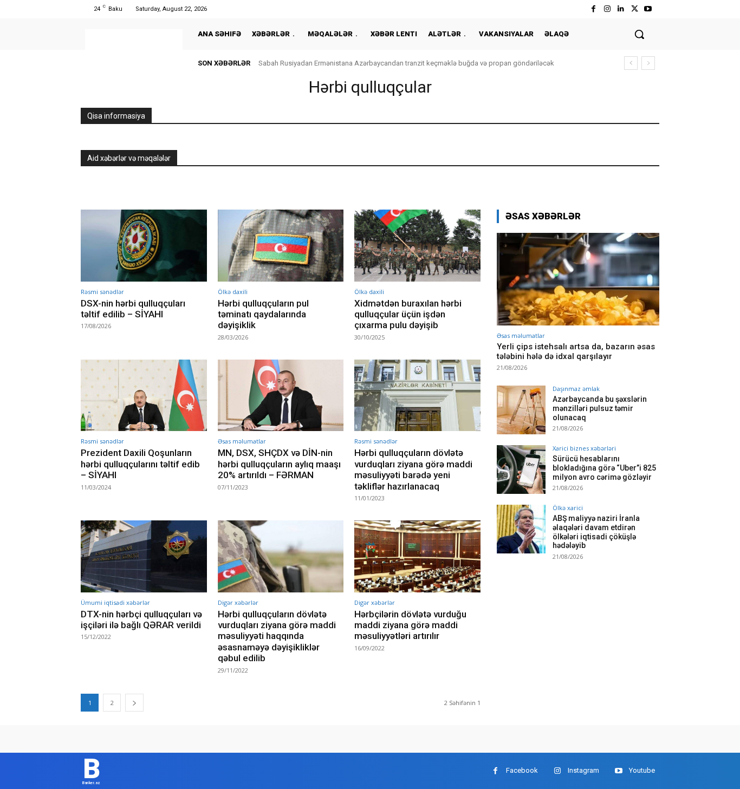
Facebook (522, 770)
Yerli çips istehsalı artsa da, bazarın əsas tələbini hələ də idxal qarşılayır (576, 351)
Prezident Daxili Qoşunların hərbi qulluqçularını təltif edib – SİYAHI (140, 463)
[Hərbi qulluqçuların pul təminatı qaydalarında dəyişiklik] (281, 246)
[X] (634, 9)
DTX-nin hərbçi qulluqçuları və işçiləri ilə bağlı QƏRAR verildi (141, 619)
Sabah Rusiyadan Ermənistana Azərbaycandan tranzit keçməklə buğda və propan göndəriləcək (406, 63)
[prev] (631, 63)
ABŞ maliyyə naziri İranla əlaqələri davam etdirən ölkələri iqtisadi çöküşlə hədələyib (596, 532)
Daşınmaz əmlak (576, 389)
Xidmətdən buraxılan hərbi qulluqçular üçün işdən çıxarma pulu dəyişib (408, 314)
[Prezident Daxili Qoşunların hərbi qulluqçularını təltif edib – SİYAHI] (144, 396)
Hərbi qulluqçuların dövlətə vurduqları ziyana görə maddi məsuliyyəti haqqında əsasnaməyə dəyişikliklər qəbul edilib (277, 636)
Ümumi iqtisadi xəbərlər (115, 602)
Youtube (642, 770)
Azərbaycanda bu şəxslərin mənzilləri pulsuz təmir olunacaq (600, 408)
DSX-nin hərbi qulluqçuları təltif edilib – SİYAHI (133, 308)
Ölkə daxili (233, 292)
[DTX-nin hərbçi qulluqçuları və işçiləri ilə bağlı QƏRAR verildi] (144, 556)
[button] (639, 34)
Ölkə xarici (568, 508)
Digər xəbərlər (238, 602)
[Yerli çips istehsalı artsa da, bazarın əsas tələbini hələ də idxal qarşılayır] (578, 279)
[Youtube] (648, 9)
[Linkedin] (620, 9)
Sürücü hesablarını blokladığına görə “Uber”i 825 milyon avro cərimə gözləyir (604, 467)
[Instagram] (607, 9)
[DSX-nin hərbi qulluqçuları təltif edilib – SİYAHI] (144, 246)
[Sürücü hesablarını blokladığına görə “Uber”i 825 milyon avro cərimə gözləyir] (521, 469)
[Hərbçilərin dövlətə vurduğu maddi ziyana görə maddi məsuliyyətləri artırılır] (417, 556)
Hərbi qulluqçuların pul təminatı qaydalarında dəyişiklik (263, 314)
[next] (648, 63)
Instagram (583, 770)
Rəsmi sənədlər (102, 292)
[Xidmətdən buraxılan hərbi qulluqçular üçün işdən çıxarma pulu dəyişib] (417, 246)
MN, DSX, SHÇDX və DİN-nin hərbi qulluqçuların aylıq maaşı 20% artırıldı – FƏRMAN (279, 463)
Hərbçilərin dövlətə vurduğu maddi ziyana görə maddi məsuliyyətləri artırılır (410, 625)
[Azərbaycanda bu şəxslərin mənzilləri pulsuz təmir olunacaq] (521, 410)
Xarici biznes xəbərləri (584, 448)
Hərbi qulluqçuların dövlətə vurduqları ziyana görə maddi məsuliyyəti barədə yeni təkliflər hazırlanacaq (413, 469)
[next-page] (134, 703)
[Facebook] (593, 9)
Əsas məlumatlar (242, 441)
